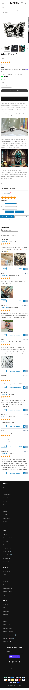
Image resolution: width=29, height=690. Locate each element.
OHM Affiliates (6, 618)
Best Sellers (5, 515)
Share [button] (4, 183)
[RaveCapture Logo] (6, 193)
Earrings (5, 501)
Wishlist (5, 521)
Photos (7, 220)
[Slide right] (27, 48)
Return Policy (6, 541)
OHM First (5, 621)
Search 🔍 (5, 534)
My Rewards (6, 578)
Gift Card (5, 525)
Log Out (5, 595)
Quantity (3, 82)
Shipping (2, 66)
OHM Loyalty (6, 611)
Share (4, 268)
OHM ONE (5, 511)
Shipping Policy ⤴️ (7, 555)
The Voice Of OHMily (7, 538)
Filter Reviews (5, 227)
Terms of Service (7, 548)
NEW (4, 487)
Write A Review (21, 62)
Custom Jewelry (6, 518)
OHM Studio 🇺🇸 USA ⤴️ (8, 638)
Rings (4, 504)
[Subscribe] (21, 651)
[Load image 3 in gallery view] (22, 48)
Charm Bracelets (7, 494)
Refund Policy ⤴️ (7, 551)
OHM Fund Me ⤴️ (7, 641)
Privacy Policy (6, 544)
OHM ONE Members (7, 591)
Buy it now (14, 99)
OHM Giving (5, 614)
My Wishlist (5, 581)
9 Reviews (14, 62)
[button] (3, 3)
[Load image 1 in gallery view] (7, 48)
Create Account (6, 571)
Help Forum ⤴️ (6, 558)
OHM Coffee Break (7, 628)
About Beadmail (6, 508)
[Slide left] (1, 48)
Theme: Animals (5, 10)
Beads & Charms (13, 10)
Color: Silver (21, 10)
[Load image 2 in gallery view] (14, 48)
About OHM (5, 604)
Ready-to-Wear (6, 498)
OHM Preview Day (7, 624)
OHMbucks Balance (7, 588)
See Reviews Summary (8, 235)
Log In (4, 574)
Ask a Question (10, 212)
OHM (3, 7)
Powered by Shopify (17, 685)
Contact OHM (6, 561)
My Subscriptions (7, 584)
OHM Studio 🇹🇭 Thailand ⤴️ (9, 635)
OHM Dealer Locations (8, 631)
